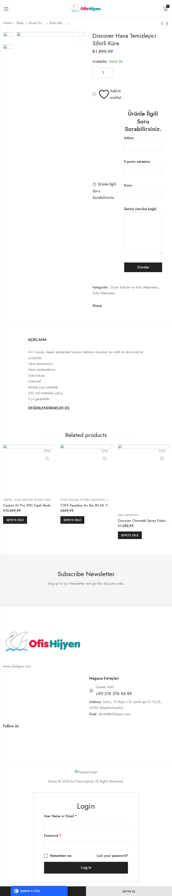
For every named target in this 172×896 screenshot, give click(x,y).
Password (52, 835)
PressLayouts (84, 781)
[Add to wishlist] (47, 451)
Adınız (129, 138)
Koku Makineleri (58, 23)
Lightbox (76, 39)
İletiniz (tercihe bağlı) (140, 209)
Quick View (47, 458)
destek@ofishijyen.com (114, 714)
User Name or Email (60, 816)
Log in (86, 867)
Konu (128, 185)
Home (7, 23)
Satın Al (129, 891)
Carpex (7, 500)
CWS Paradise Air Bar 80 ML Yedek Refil (91, 505)
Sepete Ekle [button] (15, 520)
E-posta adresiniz (137, 161)
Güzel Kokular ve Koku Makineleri (36, 23)
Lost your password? (112, 855)
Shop (20, 23)
